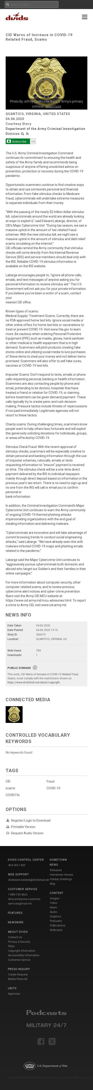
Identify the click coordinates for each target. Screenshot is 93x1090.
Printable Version (23, 827)
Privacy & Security (19, 941)
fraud (50, 781)
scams (10, 788)
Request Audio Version (27, 833)
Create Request (18, 974)
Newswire (16, 922)
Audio (53, 912)
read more (53, 106)
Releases (56, 870)
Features (15, 912)
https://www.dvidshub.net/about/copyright (33, 682)
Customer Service (19, 959)
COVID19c (13, 795)
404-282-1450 (16, 865)
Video (53, 903)
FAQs (11, 946)
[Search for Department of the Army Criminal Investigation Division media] (23, 134)
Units (12, 988)
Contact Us (15, 937)
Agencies (14, 993)
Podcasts (56, 921)
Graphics (55, 916)
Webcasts (56, 930)
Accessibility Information (23, 955)
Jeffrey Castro (34, 101)
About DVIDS (18, 931)
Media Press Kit (18, 979)
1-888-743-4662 (18, 894)
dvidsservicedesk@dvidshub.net (28, 879)
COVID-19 (53, 788)
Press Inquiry (19, 969)
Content (56, 893)
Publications (57, 925)
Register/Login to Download (31, 820)
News (53, 907)
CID (8, 781)
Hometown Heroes (61, 874)
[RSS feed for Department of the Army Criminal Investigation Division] (28, 134)
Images (54, 898)
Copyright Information (21, 950)
